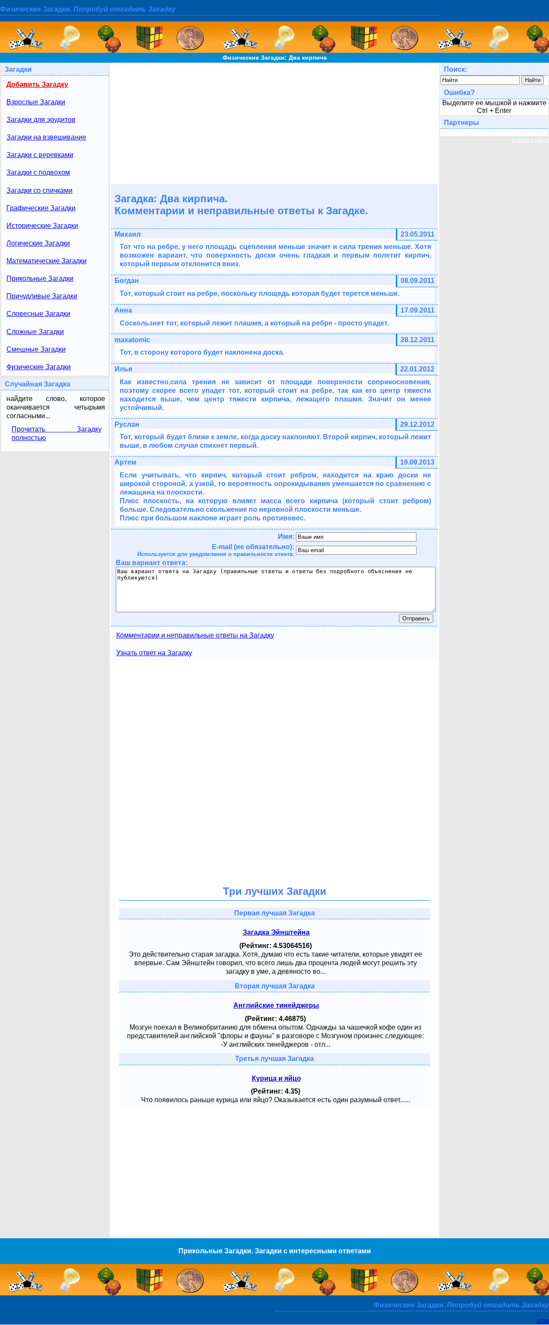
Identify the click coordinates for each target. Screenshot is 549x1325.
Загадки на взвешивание (46, 137)
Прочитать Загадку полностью (57, 433)
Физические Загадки (38, 367)
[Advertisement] (274, 123)
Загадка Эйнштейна (276, 932)
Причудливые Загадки (41, 296)
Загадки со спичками (39, 190)
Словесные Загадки (38, 313)
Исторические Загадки (42, 225)
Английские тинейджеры (276, 1005)
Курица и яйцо (276, 1078)
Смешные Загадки (36, 349)
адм (543, 1320)
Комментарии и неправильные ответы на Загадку (195, 635)
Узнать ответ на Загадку (154, 652)
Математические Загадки (46, 260)
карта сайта (530, 140)
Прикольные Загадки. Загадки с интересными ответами (274, 1251)
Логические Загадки (38, 243)
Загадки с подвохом (38, 172)
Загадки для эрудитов (40, 119)
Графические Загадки (40, 208)
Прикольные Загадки (39, 278)
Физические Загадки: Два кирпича (275, 57)
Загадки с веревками (39, 154)
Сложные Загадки (35, 331)
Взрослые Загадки (35, 102)
